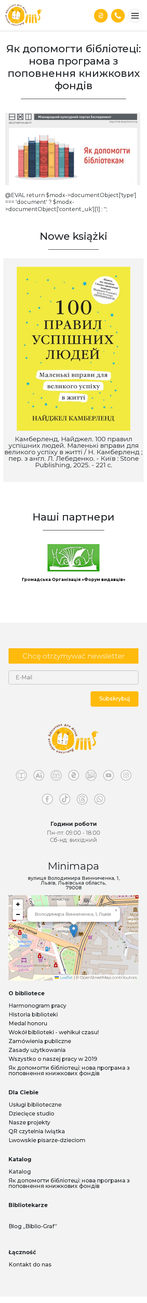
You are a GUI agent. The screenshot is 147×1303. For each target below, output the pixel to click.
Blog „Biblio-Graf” (33, 1226)
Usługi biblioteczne (35, 1104)
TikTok (64, 801)
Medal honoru (28, 1023)
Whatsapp (99, 801)
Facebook (47, 801)
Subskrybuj (114, 698)
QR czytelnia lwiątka (37, 1131)
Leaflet (66, 977)
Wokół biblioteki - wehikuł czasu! (54, 1032)
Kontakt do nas (30, 1264)
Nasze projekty (29, 1122)
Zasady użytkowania (37, 1050)
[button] (73, 931)
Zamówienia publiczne (40, 1041)
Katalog (20, 1171)
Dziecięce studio (31, 1113)
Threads (82, 801)
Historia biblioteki (33, 1014)
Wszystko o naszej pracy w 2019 (53, 1059)
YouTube (108, 777)
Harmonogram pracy (37, 1005)
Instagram (126, 777)
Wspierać (101, 15)
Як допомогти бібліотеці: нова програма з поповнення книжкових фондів (69, 1071)
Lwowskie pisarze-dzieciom (47, 1140)
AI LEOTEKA (38, 777)
